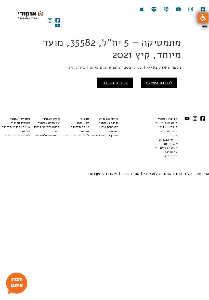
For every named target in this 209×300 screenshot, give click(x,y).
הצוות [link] (85, 131)
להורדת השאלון (159, 82)
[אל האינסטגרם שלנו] (191, 9)
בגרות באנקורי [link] (109, 123)
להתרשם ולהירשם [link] (76, 135)
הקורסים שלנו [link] (109, 127)
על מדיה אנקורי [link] (49, 123)
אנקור (174, 135)
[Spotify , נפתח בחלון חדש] (154, 9)
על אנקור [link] (82, 123)
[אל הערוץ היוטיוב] (178, 9)
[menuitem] (104, 123)
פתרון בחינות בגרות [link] (105, 135)
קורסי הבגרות (168, 139)
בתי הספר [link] (112, 131)
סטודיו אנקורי (168, 127)
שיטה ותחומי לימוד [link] (46, 127)
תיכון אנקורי (169, 123)
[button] (203, 18)
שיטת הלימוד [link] (80, 127)
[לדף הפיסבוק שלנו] (203, 9)
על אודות (171, 152)
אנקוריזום (171, 143)
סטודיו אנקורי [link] (20, 123)
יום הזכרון (171, 156)
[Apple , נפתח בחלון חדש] (142, 9)
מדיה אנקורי (169, 131)
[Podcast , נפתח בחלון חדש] (166, 9)
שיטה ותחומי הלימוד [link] (16, 127)
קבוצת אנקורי (168, 119)
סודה (126, 173)
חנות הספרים (169, 147)
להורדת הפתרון (115, 82)
